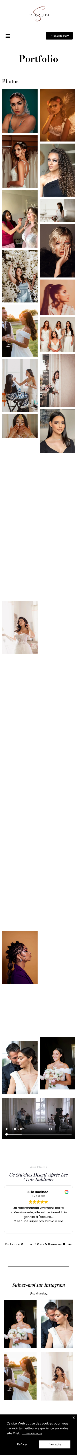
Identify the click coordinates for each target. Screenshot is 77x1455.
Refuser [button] (22, 1444)
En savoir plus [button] (32, 1433)
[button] (8, 36)
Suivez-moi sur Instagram (38, 1285)
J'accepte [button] (54, 1444)
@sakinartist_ (38, 1293)
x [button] (73, 1417)
